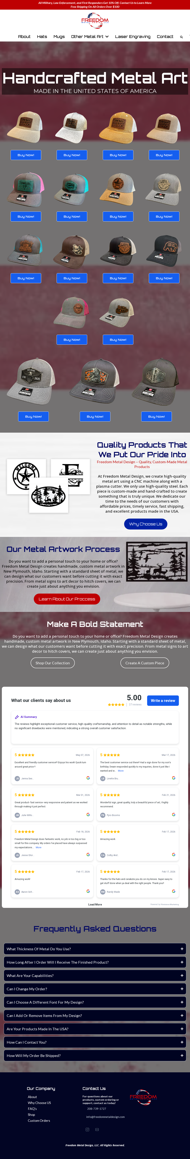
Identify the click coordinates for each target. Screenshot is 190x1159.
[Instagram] (87, 1129)
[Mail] (97, 1129)
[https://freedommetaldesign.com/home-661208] (95, 20)
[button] (107, 36)
